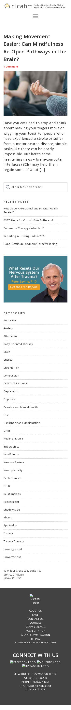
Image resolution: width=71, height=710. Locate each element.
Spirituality (10, 525)
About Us (35, 610)
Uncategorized (13, 549)
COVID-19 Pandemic (16, 383)
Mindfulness (11, 454)
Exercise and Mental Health (21, 407)
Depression (11, 391)
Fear (6, 415)
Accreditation (35, 630)
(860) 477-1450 (12, 578)
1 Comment (11, 66)
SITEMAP (19, 642)
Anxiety (8, 328)
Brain (7, 352)
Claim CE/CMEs (35, 627)
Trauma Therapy (14, 541)
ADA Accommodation (35, 635)
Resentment (11, 501)
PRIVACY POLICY (32, 642)
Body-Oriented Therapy (18, 344)
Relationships (12, 494)
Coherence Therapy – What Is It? (24, 228)
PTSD (7, 486)
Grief (7, 430)
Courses (36, 622)
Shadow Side (12, 509)
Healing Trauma (13, 438)
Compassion (11, 375)
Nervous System (14, 462)
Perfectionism (12, 478)
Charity (8, 359)
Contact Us (36, 618)
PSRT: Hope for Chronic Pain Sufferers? (28, 220)
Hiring (35, 639)
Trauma (8, 533)
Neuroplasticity (13, 470)
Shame (8, 517)
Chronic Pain (11, 367)
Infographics (11, 446)
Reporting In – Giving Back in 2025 (24, 236)
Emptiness (10, 399)
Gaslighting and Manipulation (22, 423)
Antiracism (10, 320)
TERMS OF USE (48, 642)
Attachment (11, 336)
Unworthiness (12, 557)
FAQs (35, 614)
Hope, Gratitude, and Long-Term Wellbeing (30, 244)
